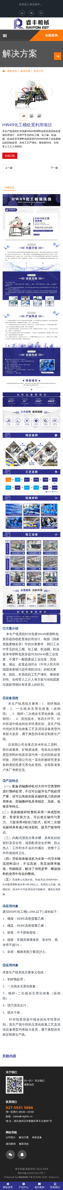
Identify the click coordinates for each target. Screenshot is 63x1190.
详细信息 (9, 187)
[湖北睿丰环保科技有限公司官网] (31, 23)
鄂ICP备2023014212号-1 (31, 1173)
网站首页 (12, 71)
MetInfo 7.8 (25, 1177)
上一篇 (8, 167)
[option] (31, 93)
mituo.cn (54, 1177)
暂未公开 (38, 71)
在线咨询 (51, 35)
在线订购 (10, 155)
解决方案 (25, 71)
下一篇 (54, 167)
